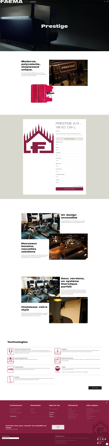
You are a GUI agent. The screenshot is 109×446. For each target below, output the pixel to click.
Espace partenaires (72, 418)
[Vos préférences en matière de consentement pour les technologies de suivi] (107, 444)
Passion (51, 414)
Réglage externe (59, 141)
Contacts (51, 416)
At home (26, 1)
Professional (33, 1)
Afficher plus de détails (69, 138)
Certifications (71, 412)
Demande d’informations (69, 188)
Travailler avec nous (72, 416)
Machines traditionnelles (15, 408)
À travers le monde (72, 410)
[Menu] (107, 1)
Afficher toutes (95, 387)
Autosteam (58, 152)
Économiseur (59, 168)
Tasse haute (58, 158)
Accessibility (89, 418)
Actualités (51, 412)
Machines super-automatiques (16, 412)
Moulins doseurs (13, 410)
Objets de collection (53, 408)
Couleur (57, 179)
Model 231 (88, 414)
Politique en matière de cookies (93, 410)
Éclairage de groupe (60, 174)
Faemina (32, 408)
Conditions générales (91, 416)
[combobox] (69, 144)
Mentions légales (90, 412)
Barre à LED (58, 163)
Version (57, 147)
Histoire (69, 408)
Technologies (13, 416)
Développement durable (73, 414)
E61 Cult (32, 410)
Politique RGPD (90, 408)
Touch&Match (33, 412)
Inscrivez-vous (58, 427)
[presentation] (54, 223)
